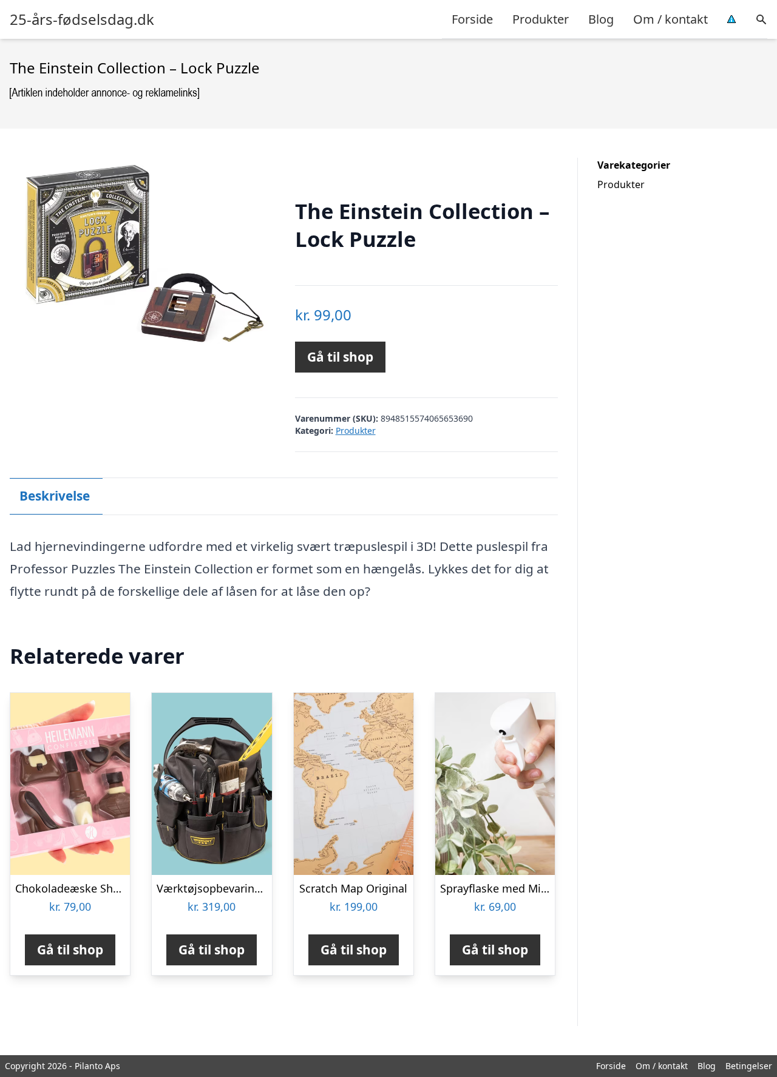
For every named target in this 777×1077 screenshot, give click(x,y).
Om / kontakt (670, 19)
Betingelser (748, 1066)
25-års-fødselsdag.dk (82, 19)
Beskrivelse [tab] (54, 495)
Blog (601, 19)
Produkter (540, 19)
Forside (472, 19)
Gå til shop (340, 356)
